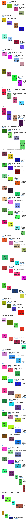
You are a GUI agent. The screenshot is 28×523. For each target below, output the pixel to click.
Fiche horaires (9, 2)
